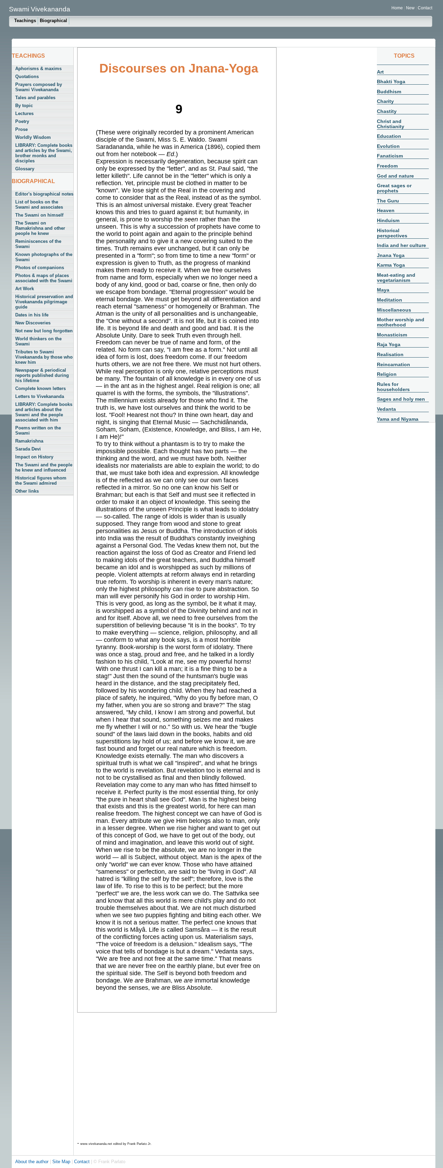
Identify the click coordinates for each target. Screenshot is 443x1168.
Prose (21, 129)
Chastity (387, 111)
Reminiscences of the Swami (38, 244)
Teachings (25, 20)
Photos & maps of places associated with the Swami (43, 278)
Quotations (27, 76)
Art (380, 72)
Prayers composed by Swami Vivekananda (38, 87)
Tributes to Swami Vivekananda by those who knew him (44, 357)
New (411, 8)
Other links (27, 491)
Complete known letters (40, 388)
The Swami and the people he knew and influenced (43, 467)
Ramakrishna (29, 441)
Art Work (24, 288)
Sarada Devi (28, 449)
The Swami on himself (39, 215)
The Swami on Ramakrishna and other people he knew (40, 228)
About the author (32, 1161)
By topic (24, 105)
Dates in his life (31, 314)
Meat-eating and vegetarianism (396, 277)
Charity (385, 101)
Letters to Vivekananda (39, 396)
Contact (425, 8)
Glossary (24, 168)
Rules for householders (393, 386)
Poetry (22, 121)
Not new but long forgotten (44, 330)
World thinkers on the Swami (38, 341)
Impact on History (34, 456)
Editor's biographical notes (44, 194)
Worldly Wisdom (33, 137)
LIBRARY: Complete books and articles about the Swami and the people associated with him (43, 412)
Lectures (24, 113)
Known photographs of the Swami (43, 257)
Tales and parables (35, 97)
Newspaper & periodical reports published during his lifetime (42, 375)
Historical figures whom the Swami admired (40, 480)
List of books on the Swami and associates (39, 204)
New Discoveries (33, 322)
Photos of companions (39, 267)
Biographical (53, 20)
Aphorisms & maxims (38, 68)
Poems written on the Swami (38, 430)
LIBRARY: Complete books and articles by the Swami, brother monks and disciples (43, 153)
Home (397, 8)
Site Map (62, 1161)
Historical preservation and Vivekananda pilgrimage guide (44, 302)
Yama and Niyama (397, 419)
